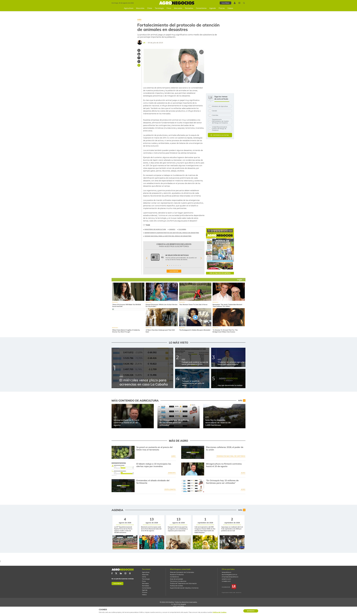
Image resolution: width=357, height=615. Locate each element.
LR (144, 43)
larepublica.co (226, 572)
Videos (230, 8)
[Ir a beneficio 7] (180, 265)
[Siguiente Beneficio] (201, 258)
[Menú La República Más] (239, 3)
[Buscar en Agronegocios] (244, 3)
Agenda (212, 8)
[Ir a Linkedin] (121, 573)
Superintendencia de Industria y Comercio (184, 588)
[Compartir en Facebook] (138, 57)
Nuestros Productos (177, 574)
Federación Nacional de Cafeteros (231, 456)
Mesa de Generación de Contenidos (182, 572)
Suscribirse (117, 583)
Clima (149, 8)
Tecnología (159, 8)
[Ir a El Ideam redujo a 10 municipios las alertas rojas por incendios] (123, 468)
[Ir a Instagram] (125, 573)
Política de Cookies (176, 586)
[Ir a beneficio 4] (173, 265)
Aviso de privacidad (176, 579)
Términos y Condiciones (178, 581)
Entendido (250, 611)
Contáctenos (174, 577)
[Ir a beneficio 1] (167, 265)
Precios (222, 8)
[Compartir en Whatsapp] (138, 61)
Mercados (178, 8)
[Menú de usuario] (234, 3)
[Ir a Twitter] (116, 573)
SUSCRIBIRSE (173, 271)
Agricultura (128, 8)
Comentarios (201, 8)
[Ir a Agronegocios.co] (123, 570)
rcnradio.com (226, 581)
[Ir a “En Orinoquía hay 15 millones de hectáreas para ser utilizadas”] (192, 485)
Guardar (138, 65)
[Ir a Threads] (130, 573)
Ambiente (172, 473)
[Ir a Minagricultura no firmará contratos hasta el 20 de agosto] (192, 468)
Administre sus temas (221, 135)
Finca (169, 8)
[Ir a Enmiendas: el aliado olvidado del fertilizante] (123, 485)
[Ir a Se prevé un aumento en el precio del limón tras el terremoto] (123, 452)
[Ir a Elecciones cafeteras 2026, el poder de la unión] (192, 452)
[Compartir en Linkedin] (138, 54)
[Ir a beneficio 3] (171, 265)
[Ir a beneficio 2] (169, 265)
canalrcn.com (226, 579)
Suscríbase (225, 3)
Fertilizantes (170, 489)
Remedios (189, 8)
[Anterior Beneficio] (146, 258)
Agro (173, 456)
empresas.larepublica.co (230, 577)
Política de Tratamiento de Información (183, 583)
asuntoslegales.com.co (229, 574)
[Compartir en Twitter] (138, 50)
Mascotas (140, 8)
